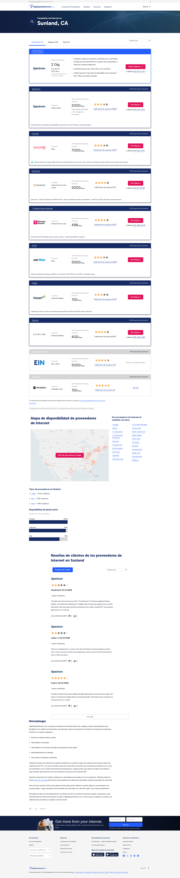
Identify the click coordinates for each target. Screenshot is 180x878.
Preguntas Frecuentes (66, 848)
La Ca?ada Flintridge (139, 425)
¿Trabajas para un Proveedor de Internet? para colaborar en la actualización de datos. (61, 408)
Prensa (124, 852)
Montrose (116, 452)
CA (36, 809)
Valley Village (136, 435)
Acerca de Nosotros (128, 841)
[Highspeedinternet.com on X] (127, 856)
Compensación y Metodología (82, 872)
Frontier (35, 134)
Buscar (146, 7)
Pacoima (115, 441)
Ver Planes (133, 105)
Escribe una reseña (62, 570)
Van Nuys (135, 442)
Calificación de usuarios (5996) (105, 109)
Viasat (34, 283)
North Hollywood (138, 432)
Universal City (137, 449)
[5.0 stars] (106, 104)
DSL (32, 499)
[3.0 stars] (101, 104)
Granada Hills (137, 457)
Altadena (135, 460)
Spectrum (36, 89)
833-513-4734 (139, 71)
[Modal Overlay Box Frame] (90, 823)
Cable (33, 494)
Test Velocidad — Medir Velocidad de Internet (104, 841)
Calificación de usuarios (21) (105, 365)
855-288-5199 (139, 337)
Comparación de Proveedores (68, 841)
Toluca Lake (136, 428)
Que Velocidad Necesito (98, 845)
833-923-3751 (139, 151)
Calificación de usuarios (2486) (105, 262)
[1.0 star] (95, 104)
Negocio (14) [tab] (53, 42)
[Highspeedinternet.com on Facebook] (124, 856)
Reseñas (87, 7)
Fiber (33, 504)
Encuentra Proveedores (71, 7)
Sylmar (114, 428)
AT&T (34, 246)
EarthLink (36, 171)
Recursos (97, 7)
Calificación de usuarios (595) (105, 225)
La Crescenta (117, 432)
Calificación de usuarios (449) (105, 299)
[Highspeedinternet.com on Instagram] (131, 856)
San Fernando (117, 448)
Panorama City (117, 459)
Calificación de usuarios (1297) (105, 150)
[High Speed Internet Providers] (41, 6)
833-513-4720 (139, 109)
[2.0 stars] (98, 104)
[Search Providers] (49, 850)
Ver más (136, 388)
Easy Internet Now (40, 352)
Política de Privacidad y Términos (100, 872)
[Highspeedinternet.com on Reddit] (134, 856)
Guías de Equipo (64, 845)
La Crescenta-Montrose (117, 436)
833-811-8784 (139, 188)
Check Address (133, 67)
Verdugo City (117, 445)
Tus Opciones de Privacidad (120, 872)
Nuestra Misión (127, 845)
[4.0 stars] (103, 104)
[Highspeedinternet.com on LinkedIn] (138, 856)
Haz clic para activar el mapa (69, 455)
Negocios (108, 7)
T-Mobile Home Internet (42, 208)
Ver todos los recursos (66, 852)
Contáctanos (126, 848)
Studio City (136, 453)
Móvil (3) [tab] (66, 42)
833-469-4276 (139, 225)
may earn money (35, 1)
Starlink (35, 320)
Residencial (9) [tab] (37, 42)
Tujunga (115, 425)
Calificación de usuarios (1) (105, 390)
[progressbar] (48, 522)
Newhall (135, 446)
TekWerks (36, 377)
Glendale (115, 455)
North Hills (136, 439)
